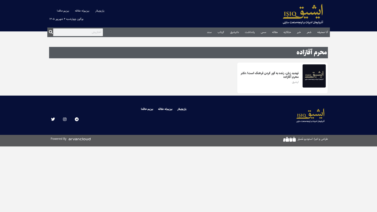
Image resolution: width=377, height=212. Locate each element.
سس (263, 32)
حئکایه (287, 32)
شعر (309, 32)
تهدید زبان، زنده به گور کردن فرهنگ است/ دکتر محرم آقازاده (270, 75)
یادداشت (250, 32)
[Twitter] (53, 119)
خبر (299, 32)
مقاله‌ (275, 32)
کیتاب (221, 32)
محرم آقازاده (311, 53)
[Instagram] (65, 119)
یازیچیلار (99, 11)
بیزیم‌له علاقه (82, 11)
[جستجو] (50, 32)
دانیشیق (234, 32)
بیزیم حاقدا (63, 11)
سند (209, 32)
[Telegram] (77, 119)
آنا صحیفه (322, 32)
